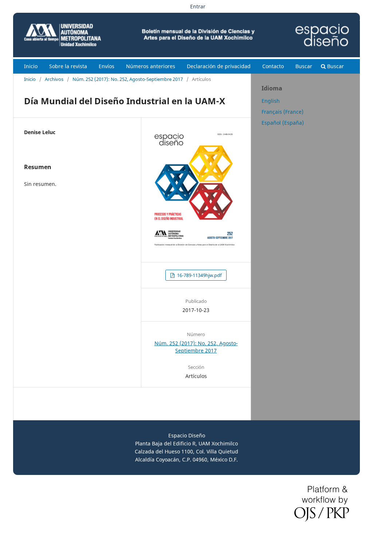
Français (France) (282, 111)
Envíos (106, 66)
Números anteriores (150, 66)
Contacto (273, 66)
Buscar (303, 66)
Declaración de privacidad (219, 66)
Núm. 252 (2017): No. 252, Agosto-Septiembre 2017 (127, 79)
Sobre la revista (68, 66)
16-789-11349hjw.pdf (198, 275)
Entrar (197, 6)
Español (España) (283, 122)
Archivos (54, 79)
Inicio (31, 66)
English (271, 100)
